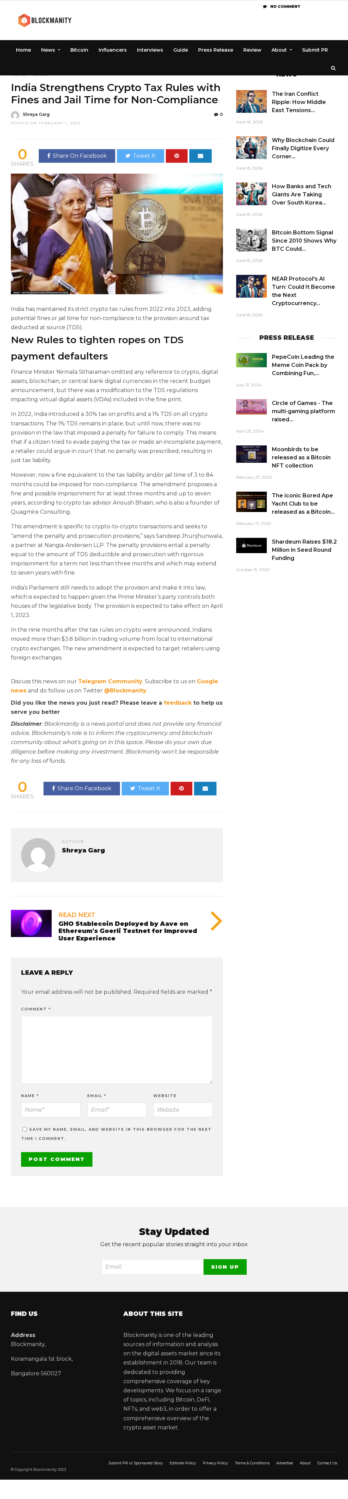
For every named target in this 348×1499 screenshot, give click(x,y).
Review (252, 50)
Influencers (113, 50)
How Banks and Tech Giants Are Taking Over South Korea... (301, 194)
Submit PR (315, 50)
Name (30, 1095)
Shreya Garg (36, 114)
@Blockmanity (125, 690)
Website (165, 1095)
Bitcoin (79, 50)
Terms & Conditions (252, 1463)
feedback (178, 703)
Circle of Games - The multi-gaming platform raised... (303, 411)
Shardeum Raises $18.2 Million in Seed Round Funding (304, 550)
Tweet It (144, 156)
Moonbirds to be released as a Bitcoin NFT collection (301, 457)
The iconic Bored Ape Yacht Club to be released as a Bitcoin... (303, 503)
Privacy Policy (215, 1463)
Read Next (76, 915)
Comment (36, 1009)
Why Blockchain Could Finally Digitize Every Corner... (303, 148)
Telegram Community (110, 681)
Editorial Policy (183, 1463)
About (279, 50)
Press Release (215, 50)
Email (96, 1095)
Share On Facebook (80, 156)
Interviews (150, 50)
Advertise (284, 1463)
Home (23, 50)
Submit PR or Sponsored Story (135, 1463)
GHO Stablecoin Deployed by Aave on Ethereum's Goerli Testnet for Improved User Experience (127, 931)
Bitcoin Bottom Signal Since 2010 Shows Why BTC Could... (304, 240)
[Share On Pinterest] (177, 156)
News (48, 50)
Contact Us (327, 1463)
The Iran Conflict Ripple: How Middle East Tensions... (299, 102)
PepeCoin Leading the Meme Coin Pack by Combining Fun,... (303, 365)
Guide (180, 50)
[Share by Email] (200, 156)
